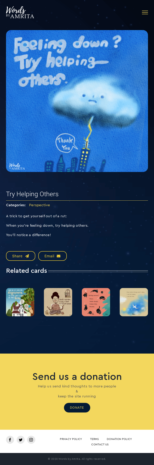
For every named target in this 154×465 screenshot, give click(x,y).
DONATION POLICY (119, 439)
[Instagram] (31, 440)
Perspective (39, 205)
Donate (77, 407)
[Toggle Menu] (145, 12)
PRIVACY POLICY (71, 439)
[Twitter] (21, 440)
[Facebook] (10, 440)
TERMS (94, 439)
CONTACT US (100, 444)
